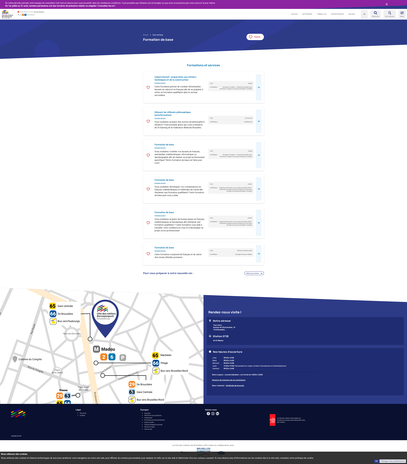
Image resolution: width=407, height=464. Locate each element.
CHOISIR (294, 14)
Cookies (82, 415)
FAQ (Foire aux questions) (153, 415)
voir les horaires (39, 12)
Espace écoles (149, 422)
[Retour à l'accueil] (7, 14)
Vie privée (83, 413)
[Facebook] (208, 415)
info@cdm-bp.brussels (235, 386)
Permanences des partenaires (154, 420)
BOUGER (351, 14)
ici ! (114, 6)
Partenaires (148, 418)
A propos (147, 413)
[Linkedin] (217, 415)
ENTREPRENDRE (337, 14)
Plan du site (148, 429)
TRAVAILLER (321, 14)
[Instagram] (213, 415)
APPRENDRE (307, 14)
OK (376, 461)
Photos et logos (149, 427)
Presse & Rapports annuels (153, 424)
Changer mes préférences (393, 461)
